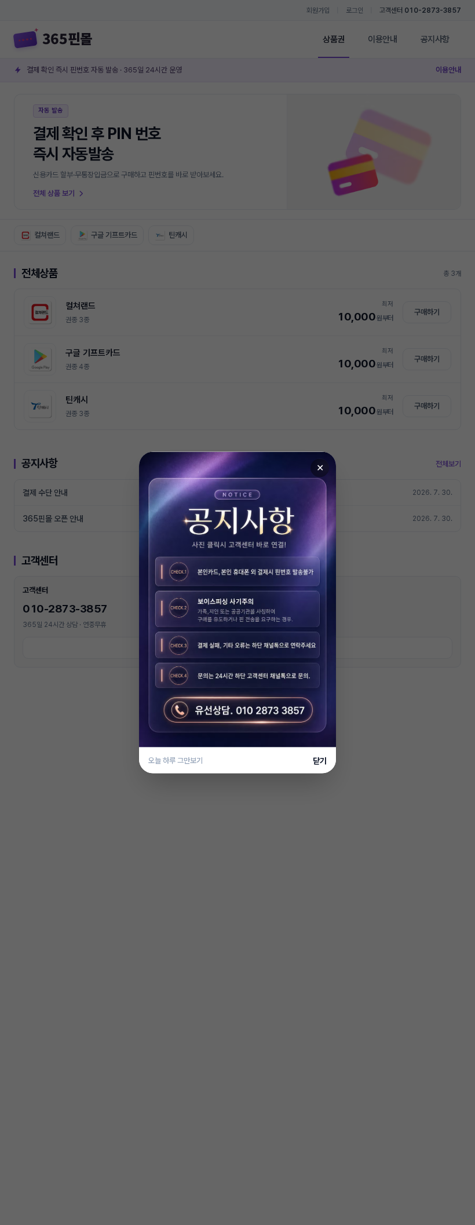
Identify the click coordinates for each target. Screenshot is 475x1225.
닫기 (320, 760)
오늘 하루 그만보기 (175, 760)
